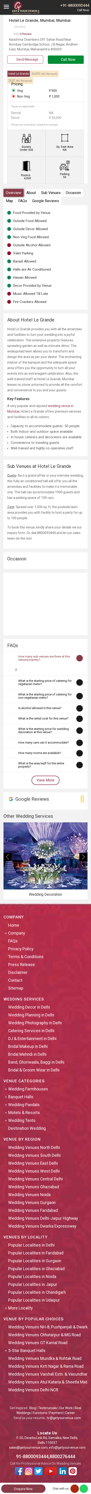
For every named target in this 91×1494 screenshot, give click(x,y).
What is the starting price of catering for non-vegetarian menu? (45, 696)
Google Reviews (45, 201)
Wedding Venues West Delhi (34, 1171)
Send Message (27, 59)
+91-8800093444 (74, 5)
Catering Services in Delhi (31, 1030)
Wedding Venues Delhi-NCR (33, 1390)
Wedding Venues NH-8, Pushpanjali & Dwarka (49, 1327)
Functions (40, 1413)
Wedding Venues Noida (29, 1194)
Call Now (67, 59)
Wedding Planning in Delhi (31, 1015)
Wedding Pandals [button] (24, 1104)
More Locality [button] (20, 1308)
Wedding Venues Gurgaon (32, 1202)
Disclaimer (18, 972)
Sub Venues (51, 193)
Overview (13, 193)
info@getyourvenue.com (67, 1447)
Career (70, 1413)
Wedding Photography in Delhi (35, 1023)
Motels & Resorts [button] (24, 1112)
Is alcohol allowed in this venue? (40, 708)
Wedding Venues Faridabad (33, 1210)
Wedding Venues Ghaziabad (33, 1187)
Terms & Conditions (26, 956)
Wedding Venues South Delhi (34, 1155)
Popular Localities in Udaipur (34, 1300)
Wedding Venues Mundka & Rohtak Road (44, 1358)
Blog (32, 1408)
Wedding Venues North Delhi (34, 1147)
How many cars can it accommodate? (43, 742)
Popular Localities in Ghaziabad (36, 1268)
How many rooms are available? (39, 753)
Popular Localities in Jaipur (32, 1284)
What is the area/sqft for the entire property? (41, 765)
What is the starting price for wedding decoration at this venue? (43, 730)
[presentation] (8, 857)
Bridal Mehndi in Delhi (27, 1054)
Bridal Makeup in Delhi (28, 1046)
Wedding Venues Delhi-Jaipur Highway (43, 1218)
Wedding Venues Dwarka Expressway (42, 1226)
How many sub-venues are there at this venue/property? (44, 658)
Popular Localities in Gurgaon (34, 1261)
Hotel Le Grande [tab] (18, 73)
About (31, 193)
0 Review (23, 34)
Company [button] (16, 933)
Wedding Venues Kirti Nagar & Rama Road (46, 1366)
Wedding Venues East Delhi (33, 1163)
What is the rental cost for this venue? (43, 718)
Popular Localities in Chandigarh (37, 1292)
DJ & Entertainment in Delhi (32, 1038)
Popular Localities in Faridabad (35, 1253)
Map (9, 201)
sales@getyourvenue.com (28, 1447)
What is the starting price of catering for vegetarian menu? (45, 682)
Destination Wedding (27, 1128)
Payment (56, 1413)
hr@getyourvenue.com (64, 1418)
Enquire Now (23, 1489)
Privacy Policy (20, 949)
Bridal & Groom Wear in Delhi (34, 1070)
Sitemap (15, 988)
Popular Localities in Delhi (31, 1245)
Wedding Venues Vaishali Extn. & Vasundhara (49, 1374)
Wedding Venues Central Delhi (35, 1179)
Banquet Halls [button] (20, 1097)
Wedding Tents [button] (21, 1120)
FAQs (22, 201)
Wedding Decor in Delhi (29, 1007)
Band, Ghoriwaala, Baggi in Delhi (36, 1062)
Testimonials (47, 1408)
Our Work (66, 1408)
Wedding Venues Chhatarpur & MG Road (44, 1335)
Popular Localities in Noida (32, 1276)
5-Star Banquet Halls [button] (27, 1350)
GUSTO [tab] (44, 73)
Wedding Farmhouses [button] (28, 1089)
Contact (15, 980)
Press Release (21, 964)
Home (13, 925)
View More (45, 780)
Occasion (73, 193)
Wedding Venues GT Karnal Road (37, 1342)
